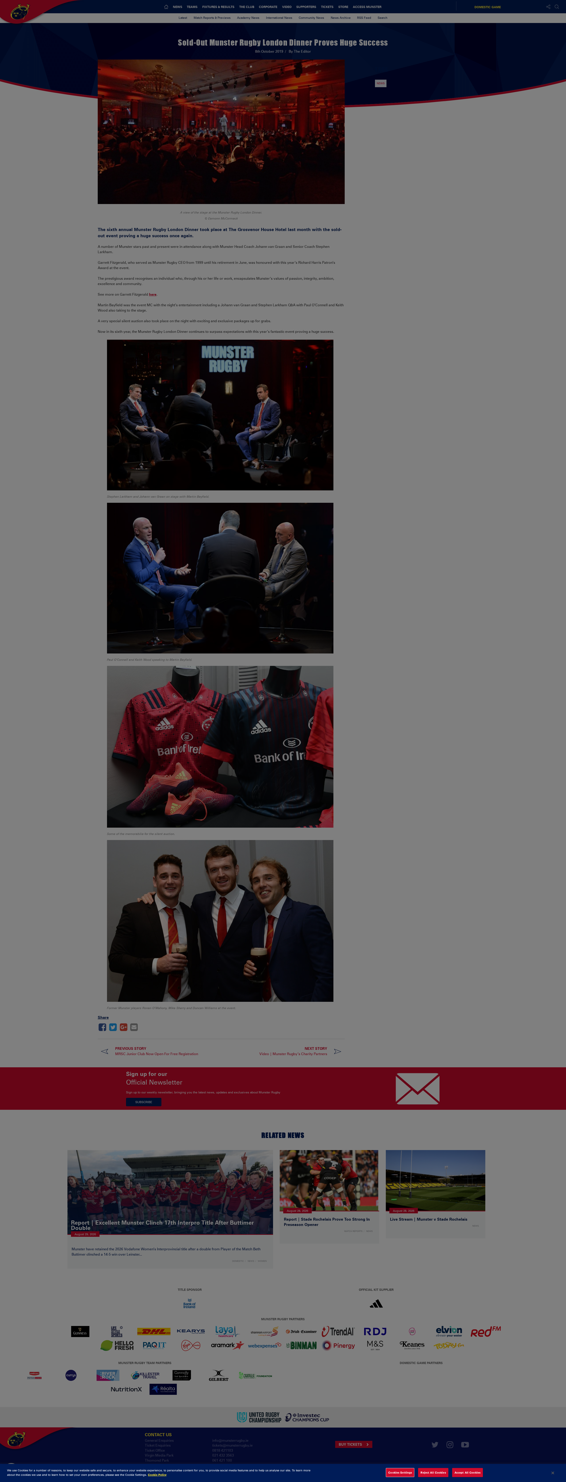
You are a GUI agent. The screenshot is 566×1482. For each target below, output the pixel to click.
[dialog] (283, 1473)
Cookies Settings (400, 1472)
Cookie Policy (157, 1474)
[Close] (553, 1473)
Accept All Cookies (467, 1472)
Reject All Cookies (433, 1472)
